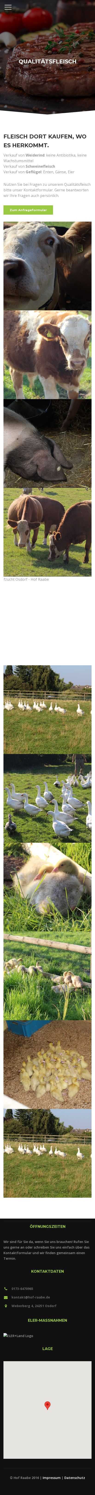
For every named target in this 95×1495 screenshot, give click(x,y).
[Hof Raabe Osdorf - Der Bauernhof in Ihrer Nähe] (47, 2)
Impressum (52, 1477)
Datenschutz (74, 1477)
